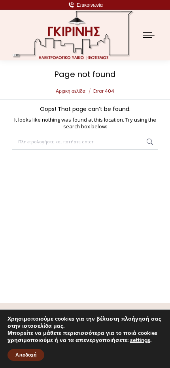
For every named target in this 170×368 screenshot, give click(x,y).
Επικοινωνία (90, 5)
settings (140, 340)
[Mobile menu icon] (148, 35)
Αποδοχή (25, 355)
